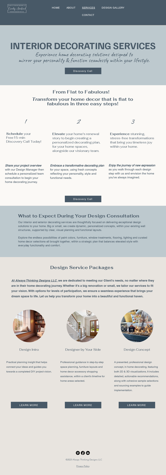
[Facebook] (83, 453)
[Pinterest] (78, 453)
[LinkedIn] (88, 453)
